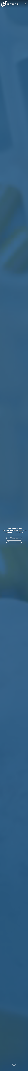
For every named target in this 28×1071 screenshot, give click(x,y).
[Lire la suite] (14, 1065)
